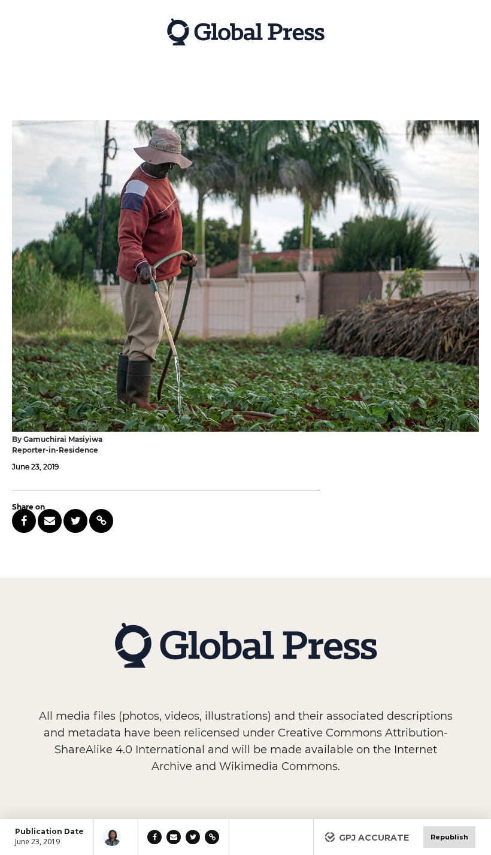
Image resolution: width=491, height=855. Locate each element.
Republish (449, 837)
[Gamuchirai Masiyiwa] (115, 837)
